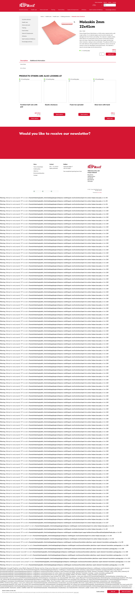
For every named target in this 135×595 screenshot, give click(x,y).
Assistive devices (23, 10)
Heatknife (90, 178)
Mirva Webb (99, 192)
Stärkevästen (91, 176)
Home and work (44, 10)
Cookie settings (100, 591)
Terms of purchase (98, 2)
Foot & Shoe (61, 10)
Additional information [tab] (37, 61)
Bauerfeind (91, 179)
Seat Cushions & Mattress (96, 10)
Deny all (113, 591)
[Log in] (98, 5)
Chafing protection (65, 16)
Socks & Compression (73, 10)
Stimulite (90, 181)
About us (105, 2)
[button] (74, 22)
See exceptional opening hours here (72, 171)
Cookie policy (37, 169)
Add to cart (111, 54)
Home (42, 16)
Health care (34, 10)
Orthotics (83, 10)
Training (53, 10)
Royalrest (90, 175)
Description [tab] (24, 61)
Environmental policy (39, 173)
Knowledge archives (111, 10)
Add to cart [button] (110, 118)
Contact (109, 2)
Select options (34, 118)
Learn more (76, 592)
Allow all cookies (126, 591)
